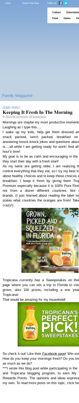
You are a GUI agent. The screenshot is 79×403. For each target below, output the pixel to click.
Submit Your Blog (30, 3)
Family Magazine (17, 95)
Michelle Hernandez (17, 116)
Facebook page (53, 354)
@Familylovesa (37, 116)
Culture (56, 12)
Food (55, 18)
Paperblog (22, 15)
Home (8, 3)
